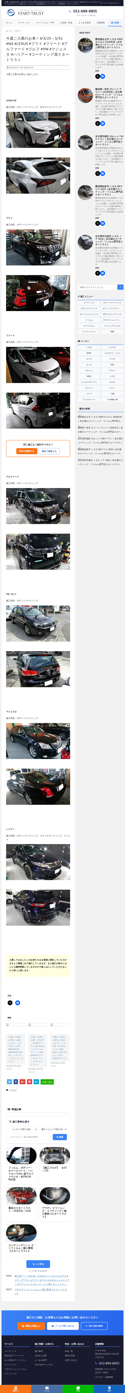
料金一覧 (69, 1351)
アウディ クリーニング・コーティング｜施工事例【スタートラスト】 (54, 1212)
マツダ (112, 359)
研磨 (112, 331)
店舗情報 (101, 22)
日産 (112, 364)
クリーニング (10, 1373)
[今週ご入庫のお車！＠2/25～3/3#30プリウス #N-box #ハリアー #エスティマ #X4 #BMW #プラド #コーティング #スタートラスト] (37, 1028)
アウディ (112, 370)
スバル (89, 364)
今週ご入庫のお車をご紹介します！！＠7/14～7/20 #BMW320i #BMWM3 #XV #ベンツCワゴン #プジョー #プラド (15, 1049)
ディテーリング (89, 331)
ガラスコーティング (89, 308)
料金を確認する (26, 450)
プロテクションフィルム (113, 320)
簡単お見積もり (32, 1326)
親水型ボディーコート (14, 1355)
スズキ (112, 376)
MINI (89, 376)
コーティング (24, 22)
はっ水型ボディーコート (15, 1360)
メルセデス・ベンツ (112, 353)
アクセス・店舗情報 (104, 1377)
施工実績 (115, 22)
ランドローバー (89, 399)
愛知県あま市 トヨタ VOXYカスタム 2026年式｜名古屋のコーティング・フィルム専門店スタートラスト (109, 43)
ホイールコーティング (89, 314)
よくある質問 (85, 22)
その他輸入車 (112, 399)
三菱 (112, 393)
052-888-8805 (84, 11)
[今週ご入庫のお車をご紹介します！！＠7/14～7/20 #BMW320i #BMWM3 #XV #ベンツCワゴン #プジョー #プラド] (15, 1028)
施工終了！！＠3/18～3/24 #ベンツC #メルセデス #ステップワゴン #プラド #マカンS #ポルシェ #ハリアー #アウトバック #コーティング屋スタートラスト (42, 1280)
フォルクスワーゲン (89, 382)
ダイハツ (89, 388)
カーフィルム (89, 326)
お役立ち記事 (41, 1355)
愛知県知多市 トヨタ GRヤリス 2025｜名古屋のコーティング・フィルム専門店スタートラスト (109, 190)
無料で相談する (49, 451)
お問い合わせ (71, 1360)
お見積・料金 (66, 22)
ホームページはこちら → (110, 3)
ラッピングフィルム (112, 326)
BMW (89, 353)
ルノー (112, 388)
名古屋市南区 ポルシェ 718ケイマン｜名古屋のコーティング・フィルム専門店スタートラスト (109, 140)
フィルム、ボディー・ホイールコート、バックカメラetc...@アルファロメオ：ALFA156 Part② (21, 1173)
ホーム (9, 22)
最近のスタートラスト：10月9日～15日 (20, 1209)
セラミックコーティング (113, 308)
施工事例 (39, 1351)
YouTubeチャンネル (44, 1364)
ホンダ (89, 359)
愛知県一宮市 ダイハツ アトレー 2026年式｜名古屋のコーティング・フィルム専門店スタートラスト (109, 93)
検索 (60, 1137)
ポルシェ (89, 370)
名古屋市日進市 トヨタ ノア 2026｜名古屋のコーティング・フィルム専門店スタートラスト (109, 240)
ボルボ (112, 382)
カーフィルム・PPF (45, 22)
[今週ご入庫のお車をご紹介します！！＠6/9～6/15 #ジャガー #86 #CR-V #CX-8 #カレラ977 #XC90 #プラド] (59, 1028)
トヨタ (89, 347)
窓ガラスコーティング (112, 314)
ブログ (13, 1090)
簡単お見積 (70, 1355)
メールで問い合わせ (64, 1326)
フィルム (89, 320)
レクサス (112, 347)
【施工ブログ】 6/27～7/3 (54, 1169)
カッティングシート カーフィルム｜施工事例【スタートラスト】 (21, 1248)
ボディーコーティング (112, 302)
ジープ (89, 393)
